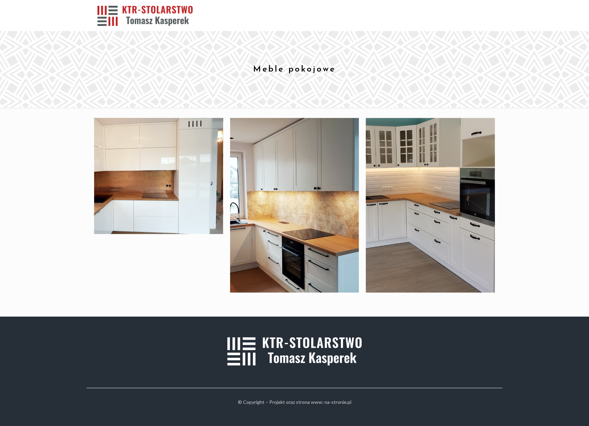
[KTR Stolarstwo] (147, 15)
